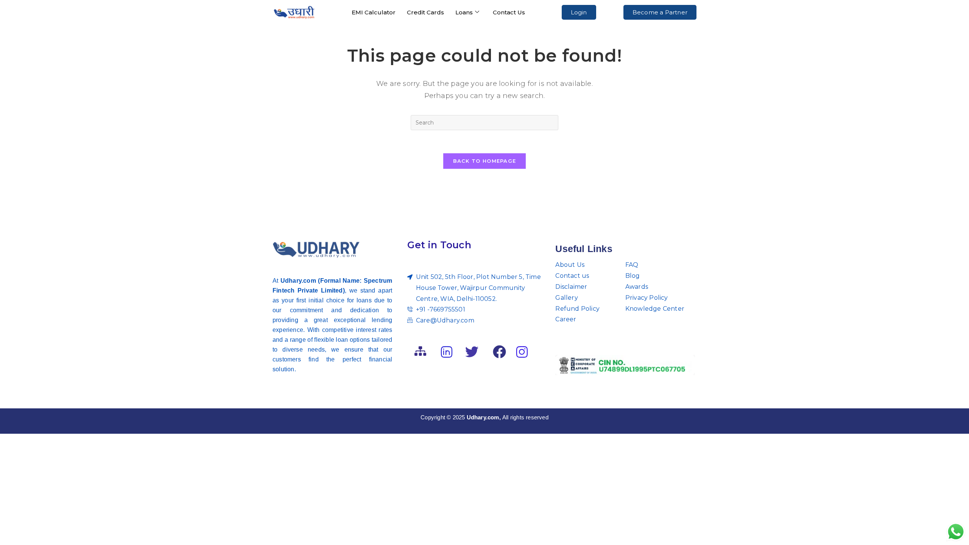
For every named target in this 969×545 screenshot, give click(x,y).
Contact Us (509, 12)
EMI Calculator (374, 12)
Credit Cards (425, 12)
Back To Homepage (484, 161)
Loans (464, 12)
